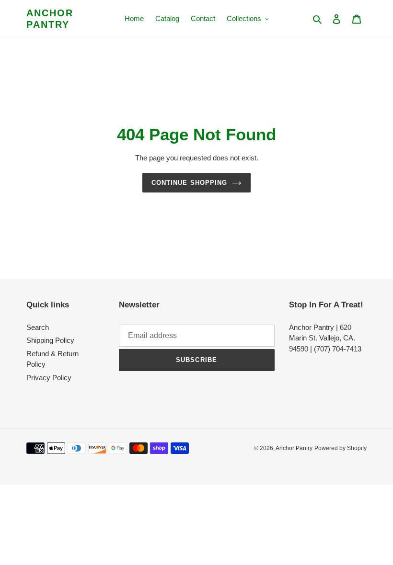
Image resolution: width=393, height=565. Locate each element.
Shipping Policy (50, 340)
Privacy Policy (48, 377)
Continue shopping (189, 182)
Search (37, 327)
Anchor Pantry (49, 19)
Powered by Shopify (340, 448)
